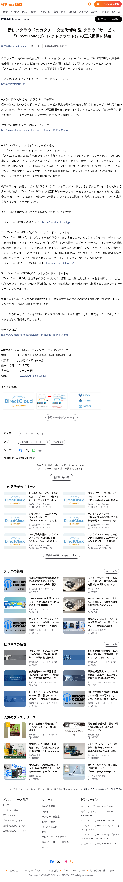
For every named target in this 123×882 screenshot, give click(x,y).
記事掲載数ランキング (14, 825)
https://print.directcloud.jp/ (59, 263)
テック (105, 11)
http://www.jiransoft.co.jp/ (32, 375)
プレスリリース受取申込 (54, 837)
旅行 (33, 11)
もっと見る (111, 571)
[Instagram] (65, 861)
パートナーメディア (13, 820)
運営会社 (13, 870)
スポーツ (83, 11)
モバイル (115, 11)
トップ (4, 789)
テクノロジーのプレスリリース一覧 (31, 789)
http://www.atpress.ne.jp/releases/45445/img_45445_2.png (34, 130)
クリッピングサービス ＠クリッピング (100, 806)
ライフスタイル (69, 11)
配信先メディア (10, 815)
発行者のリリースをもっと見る (61, 555)
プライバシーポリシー (74, 870)
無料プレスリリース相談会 (55, 842)
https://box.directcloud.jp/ (56, 222)
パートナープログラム (33, 870)
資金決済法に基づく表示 (102, 870)
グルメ (25, 11)
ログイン (46, 811)
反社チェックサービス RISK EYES (98, 843)
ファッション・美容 (48, 11)
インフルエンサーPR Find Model (97, 820)
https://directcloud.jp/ (13, 84)
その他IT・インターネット (32, 442)
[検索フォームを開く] (90, 4)
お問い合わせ (61, 477)
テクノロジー (26, 433)
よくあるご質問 (49, 827)
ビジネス (95, 11)
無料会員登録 (48, 806)
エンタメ (14, 11)
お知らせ (46, 832)
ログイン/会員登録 (110, 4)
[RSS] (71, 861)
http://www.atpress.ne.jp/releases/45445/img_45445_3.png (34, 334)
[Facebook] (20, 450)
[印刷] (40, 450)
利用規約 (53, 870)
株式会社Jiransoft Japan (13, 46)
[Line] (33, 450)
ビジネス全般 (57, 442)
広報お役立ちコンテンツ (15, 830)
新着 (5, 11)
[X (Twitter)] (27, 450)
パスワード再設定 (51, 816)
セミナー (46, 847)
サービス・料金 (10, 810)
